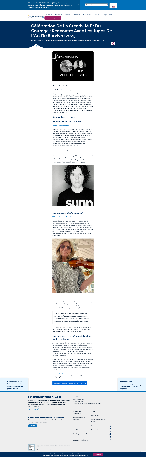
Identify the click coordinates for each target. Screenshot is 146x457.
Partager (113, 43)
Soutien (93, 411)
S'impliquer (97, 15)
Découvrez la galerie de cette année (63, 374)
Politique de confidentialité (42, 445)
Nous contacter (96, 430)
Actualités (77, 15)
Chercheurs (79, 430)
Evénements (87, 15)
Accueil (33, 40)
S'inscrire (32, 426)
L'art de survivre (65, 90)
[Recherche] (107, 5)
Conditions (48, 15)
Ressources (58, 15)
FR (112, 5)
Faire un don (32, 409)
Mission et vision (96, 426)
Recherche (68, 15)
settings (86, 455)
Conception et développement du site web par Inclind (105, 450)
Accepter (98, 454)
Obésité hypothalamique (80, 440)
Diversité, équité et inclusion (57, 445)
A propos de (108, 15)
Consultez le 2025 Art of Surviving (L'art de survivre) (70, 383)
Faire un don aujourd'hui (53, 18)
